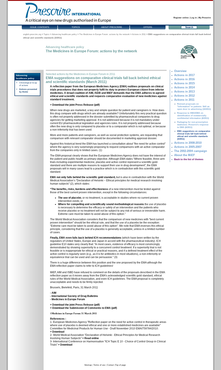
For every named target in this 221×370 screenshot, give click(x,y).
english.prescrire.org (32, 34)
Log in (193, 18)
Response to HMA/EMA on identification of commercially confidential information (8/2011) (193, 115)
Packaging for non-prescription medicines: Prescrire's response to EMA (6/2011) (192, 124)
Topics (76, 27)
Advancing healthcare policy (64, 34)
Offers (147, 27)
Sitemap (88, 365)
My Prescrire (205, 18)
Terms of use (99, 365)
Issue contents (39, 27)
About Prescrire (111, 27)
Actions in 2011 (139, 34)
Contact (110, 365)
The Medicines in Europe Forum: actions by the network (104, 34)
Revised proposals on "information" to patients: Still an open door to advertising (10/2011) (194, 106)
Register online (181, 18)
